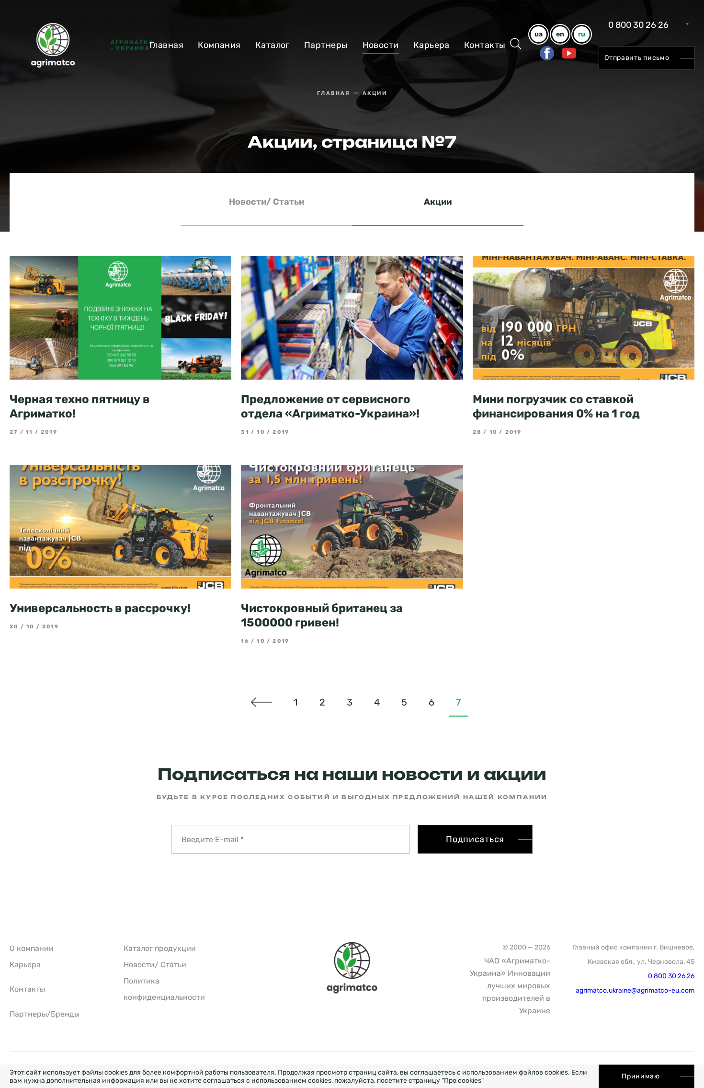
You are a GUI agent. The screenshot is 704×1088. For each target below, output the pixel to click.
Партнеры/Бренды (44, 1014)
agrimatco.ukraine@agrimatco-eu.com (635, 990)
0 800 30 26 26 (638, 25)
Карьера (431, 45)
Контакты (485, 45)
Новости (381, 45)
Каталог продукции (160, 948)
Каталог (272, 45)
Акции (438, 202)
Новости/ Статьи (266, 202)
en (560, 34)
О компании (32, 948)
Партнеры (326, 45)
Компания (219, 45)
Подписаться (475, 839)
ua (538, 34)
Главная (166, 45)
